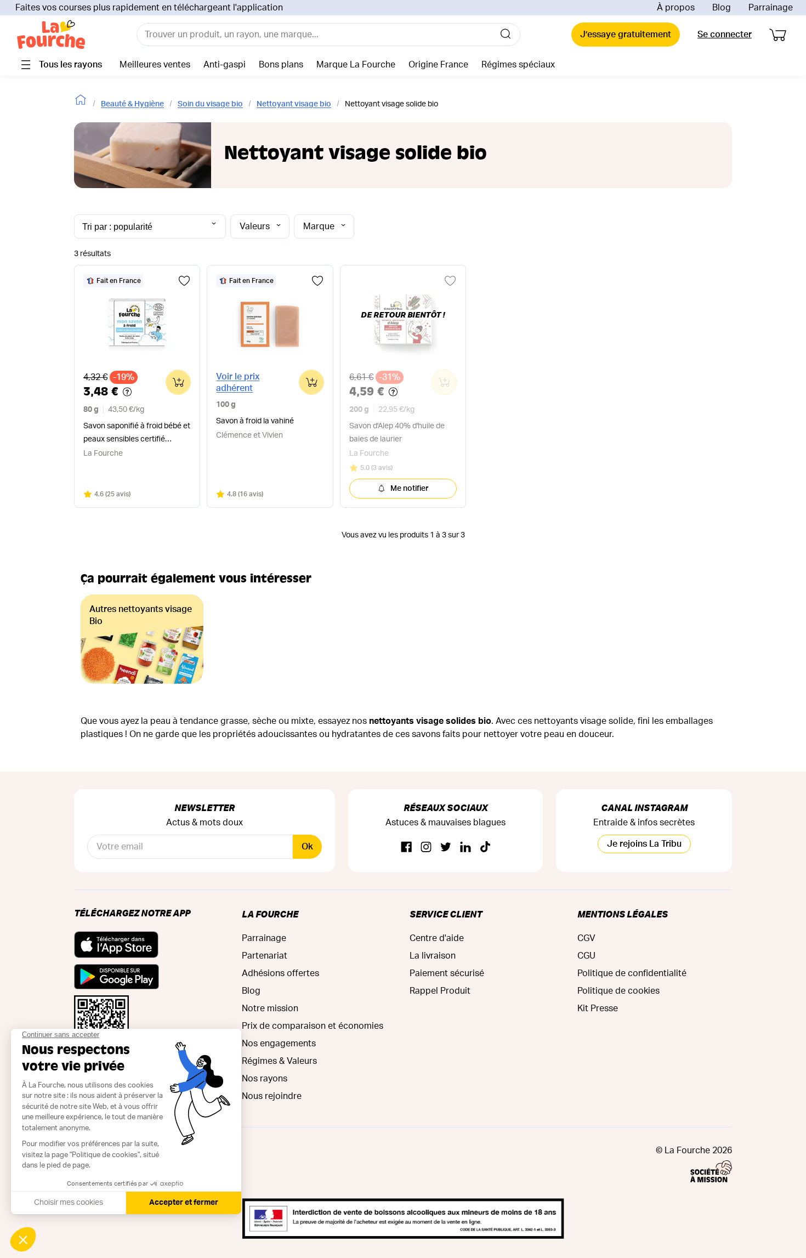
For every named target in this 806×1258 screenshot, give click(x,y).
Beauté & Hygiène (132, 104)
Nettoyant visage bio (294, 104)
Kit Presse (597, 1008)
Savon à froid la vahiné (255, 421)
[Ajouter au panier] (178, 382)
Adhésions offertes (280, 973)
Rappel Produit (440, 991)
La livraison (433, 955)
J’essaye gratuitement (625, 34)
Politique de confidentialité (631, 973)
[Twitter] (446, 847)
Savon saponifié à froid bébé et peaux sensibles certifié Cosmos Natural (136, 434)
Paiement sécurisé (447, 973)
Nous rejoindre (272, 1096)
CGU (586, 955)
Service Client (446, 914)
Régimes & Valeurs (279, 1061)
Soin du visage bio (210, 104)
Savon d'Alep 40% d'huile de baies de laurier (397, 432)
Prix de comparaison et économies (312, 1026)
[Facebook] (406, 847)
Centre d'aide (437, 938)
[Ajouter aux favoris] (184, 280)
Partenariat (264, 955)
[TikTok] (485, 847)
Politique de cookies (618, 991)
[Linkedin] (465, 847)
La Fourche (270, 914)
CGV (586, 938)
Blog (721, 7)
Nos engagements (279, 1043)
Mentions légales (622, 914)
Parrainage (770, 7)
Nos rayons (264, 1078)
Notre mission (270, 1008)
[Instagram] (426, 847)
